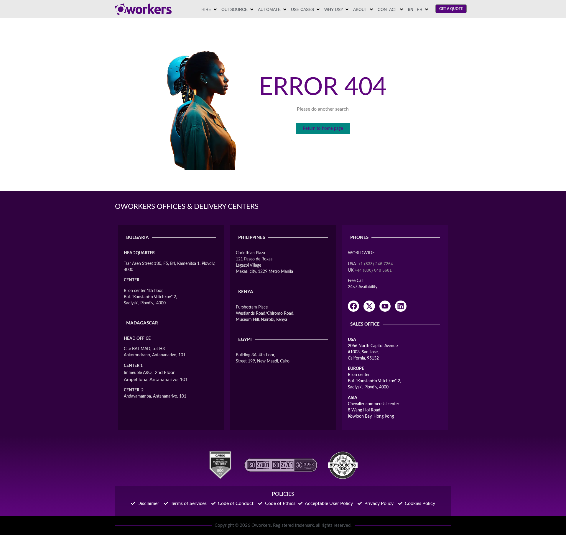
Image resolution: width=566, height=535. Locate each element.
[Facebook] (353, 306)
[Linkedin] (400, 306)
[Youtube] (385, 306)
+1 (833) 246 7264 (375, 263)
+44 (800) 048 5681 (373, 270)
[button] (209, 9)
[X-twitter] (369, 306)
